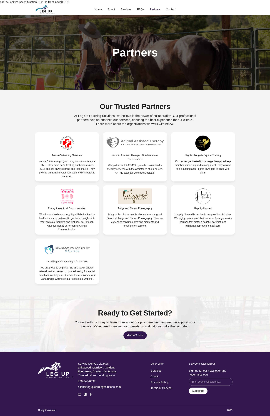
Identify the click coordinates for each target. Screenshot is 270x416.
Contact (171, 9)
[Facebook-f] (90, 394)
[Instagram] (79, 394)
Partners (155, 9)
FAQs (140, 9)
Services (126, 9)
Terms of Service (161, 388)
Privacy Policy (159, 382)
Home (98, 9)
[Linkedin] (85, 394)
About (111, 9)
